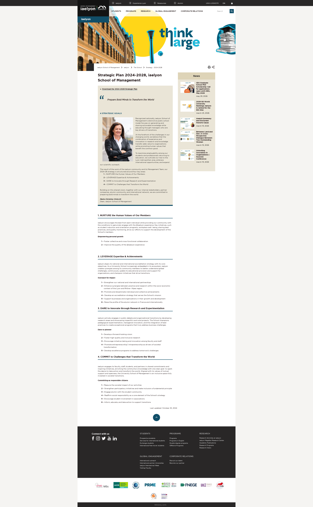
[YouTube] (109, 438)
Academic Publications (207, 443)
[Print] (209, 67)
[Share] (213, 67)
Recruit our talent (176, 460)
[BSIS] (169, 485)
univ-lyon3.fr (212, 3)
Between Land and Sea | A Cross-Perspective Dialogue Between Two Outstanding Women (204, 137)
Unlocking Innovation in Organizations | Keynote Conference (202, 155)
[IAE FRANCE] (206, 485)
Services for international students (152, 440)
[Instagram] (98, 438)
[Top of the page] (156, 417)
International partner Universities (152, 463)
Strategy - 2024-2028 (154, 67)
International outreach (148, 460)
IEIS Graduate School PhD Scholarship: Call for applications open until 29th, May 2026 (203, 88)
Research (146, 11)
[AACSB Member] (120, 485)
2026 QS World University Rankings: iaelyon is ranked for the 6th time (203, 106)
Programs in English (177, 440)
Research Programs (206, 445)
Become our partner (177, 463)
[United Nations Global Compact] (136, 485)
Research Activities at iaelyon (210, 438)
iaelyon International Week (149, 465)
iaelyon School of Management (108, 67)
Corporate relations (192, 11)
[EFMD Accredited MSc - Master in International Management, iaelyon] (102, 485)
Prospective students (147, 438)
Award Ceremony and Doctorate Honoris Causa (203, 121)
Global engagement (165, 11)
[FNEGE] (189, 485)
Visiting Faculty (145, 468)
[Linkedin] (115, 438)
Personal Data (160, 505)
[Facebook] (93, 438)
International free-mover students (152, 445)
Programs (131, 11)
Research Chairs (205, 448)
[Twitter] (104, 438)
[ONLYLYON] (220, 485)
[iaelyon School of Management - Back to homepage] (93, 8)
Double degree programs (179, 443)
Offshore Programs (176, 445)
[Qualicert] (153, 496)
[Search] (232, 11)
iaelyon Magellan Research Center (211, 440)
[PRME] (150, 485)
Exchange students (147, 443)
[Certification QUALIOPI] (164, 496)
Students (116, 11)
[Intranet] (231, 3)
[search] (224, 11)
